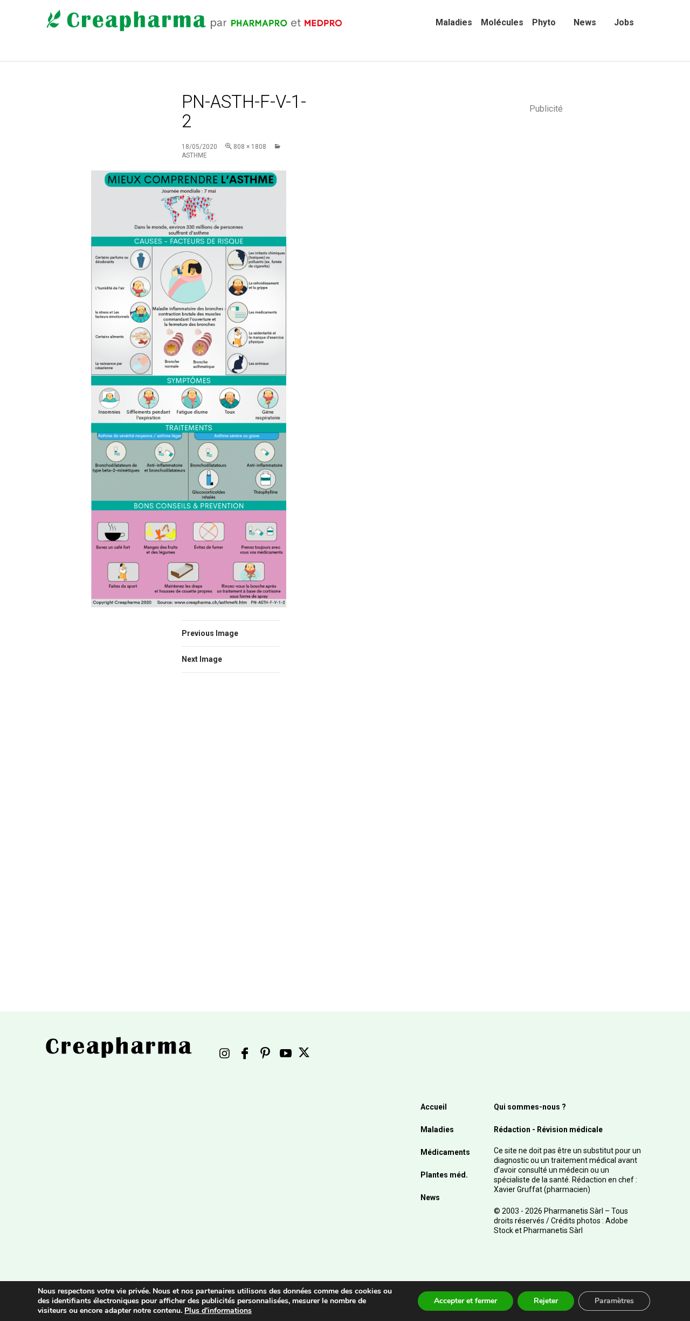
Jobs (624, 22)
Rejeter (546, 1301)
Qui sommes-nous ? (530, 1107)
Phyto (544, 22)
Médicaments (445, 1152)
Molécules (502, 22)
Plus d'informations (218, 1310)
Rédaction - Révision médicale (548, 1129)
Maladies (454, 22)
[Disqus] (245, 833)
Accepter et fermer (465, 1301)
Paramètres (614, 1301)
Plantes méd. (444, 1175)
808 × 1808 (249, 146)
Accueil (433, 1107)
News (585, 22)
